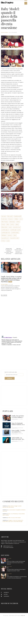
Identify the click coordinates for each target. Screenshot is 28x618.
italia (8, 224)
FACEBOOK (6, 592)
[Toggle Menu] (25, 3)
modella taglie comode (15, 230)
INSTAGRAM (6, 596)
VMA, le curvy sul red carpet (14, 517)
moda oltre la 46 (16, 227)
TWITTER (5, 594)
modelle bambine (15, 232)
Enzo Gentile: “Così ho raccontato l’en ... (18, 431)
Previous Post (9, 249)
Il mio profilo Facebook (8, 547)
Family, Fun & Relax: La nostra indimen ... (18, 416)
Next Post (19, 249)
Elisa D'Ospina (5, 221)
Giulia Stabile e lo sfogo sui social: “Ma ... (18, 438)
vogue (8, 240)
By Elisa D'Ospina (4, 32)
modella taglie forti (6, 232)
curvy (21, 219)
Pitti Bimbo (4, 235)
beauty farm (4, 219)
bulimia (16, 219)
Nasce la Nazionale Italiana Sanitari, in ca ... (18, 424)
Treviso (3, 240)
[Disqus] (12, 317)
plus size (10, 235)
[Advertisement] (13, 395)
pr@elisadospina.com (8, 546)
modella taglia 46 (5, 230)
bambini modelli (17, 216)
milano (17, 224)
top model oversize (14, 238)
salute (15, 235)
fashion (18, 221)
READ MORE (4, 295)
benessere (11, 219)
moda (10, 227)
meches (12, 224)
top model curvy (5, 238)
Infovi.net (23, 615)
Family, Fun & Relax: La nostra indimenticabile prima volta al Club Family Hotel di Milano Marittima (11, 279)
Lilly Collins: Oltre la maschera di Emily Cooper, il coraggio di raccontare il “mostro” (16, 569)
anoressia (4, 216)
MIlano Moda (4, 227)
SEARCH (9, 378)
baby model (9, 216)
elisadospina (12, 221)
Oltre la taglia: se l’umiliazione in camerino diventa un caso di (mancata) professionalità (17, 576)
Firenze (3, 224)
